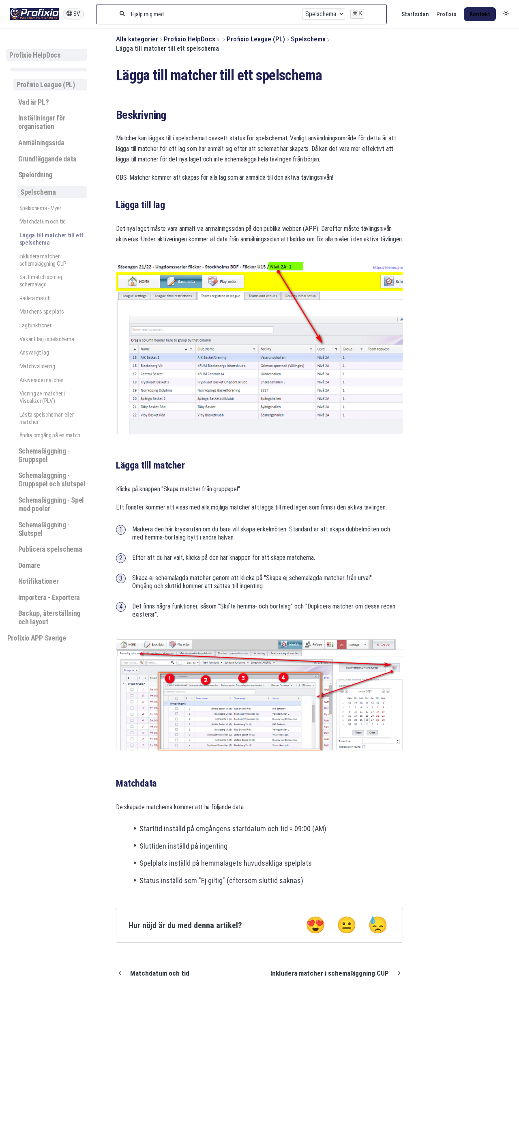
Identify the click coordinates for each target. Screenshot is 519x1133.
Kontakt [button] (480, 14)
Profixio (446, 14)
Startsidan (415, 14)
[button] (506, 14)
